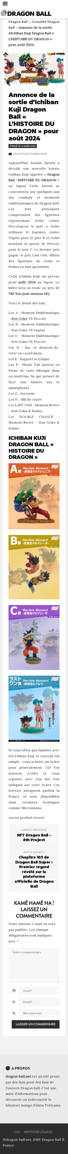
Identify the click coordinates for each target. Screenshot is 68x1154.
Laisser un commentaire (30, 154)
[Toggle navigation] (5, 3)
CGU (17, 1132)
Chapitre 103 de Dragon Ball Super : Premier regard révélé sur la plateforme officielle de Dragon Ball (34, 872)
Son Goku (19, 318)
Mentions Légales (38, 1132)
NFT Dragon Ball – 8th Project (34, 837)
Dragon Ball (18, 21)
